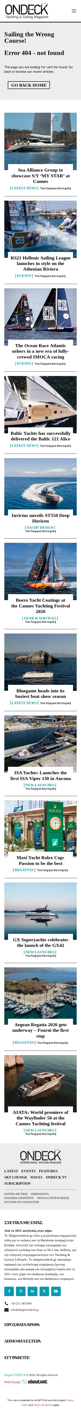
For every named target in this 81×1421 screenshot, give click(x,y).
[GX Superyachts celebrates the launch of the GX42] (40, 911)
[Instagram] (20, 1291)
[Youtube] (56, 1291)
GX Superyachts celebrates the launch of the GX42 (40, 942)
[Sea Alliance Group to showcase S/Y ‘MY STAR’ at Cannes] (40, 141)
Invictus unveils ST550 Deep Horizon (41, 518)
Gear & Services (40, 618)
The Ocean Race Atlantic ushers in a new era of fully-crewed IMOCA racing (40, 351)
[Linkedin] (32, 1291)
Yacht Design (40, 527)
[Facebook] (9, 1291)
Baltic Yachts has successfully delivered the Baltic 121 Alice (41, 436)
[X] (44, 1291)
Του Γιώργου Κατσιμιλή (55, 188)
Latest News (24, 188)
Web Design (12, 1382)
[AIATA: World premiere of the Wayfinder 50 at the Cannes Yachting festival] (40, 1083)
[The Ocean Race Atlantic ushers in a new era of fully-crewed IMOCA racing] (40, 317)
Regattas (24, 870)
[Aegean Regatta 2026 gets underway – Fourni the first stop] (40, 996)
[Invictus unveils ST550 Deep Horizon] (40, 486)
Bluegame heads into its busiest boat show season (40, 693)
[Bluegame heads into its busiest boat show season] (40, 662)
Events (24, 276)
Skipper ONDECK (14, 1375)
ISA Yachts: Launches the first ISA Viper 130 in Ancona (40, 775)
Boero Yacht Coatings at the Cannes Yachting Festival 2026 (40, 605)
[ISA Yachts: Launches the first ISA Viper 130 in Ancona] (40, 744)
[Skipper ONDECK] (27, 11)
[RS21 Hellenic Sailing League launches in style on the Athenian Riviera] (40, 229)
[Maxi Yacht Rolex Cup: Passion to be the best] (40, 829)
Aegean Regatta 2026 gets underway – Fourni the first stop (40, 1030)
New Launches (39, 785)
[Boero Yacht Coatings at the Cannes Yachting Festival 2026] (40, 571)
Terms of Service (43, 1405)
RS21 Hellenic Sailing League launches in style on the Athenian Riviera (41, 263)
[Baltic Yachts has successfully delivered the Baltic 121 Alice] (40, 404)
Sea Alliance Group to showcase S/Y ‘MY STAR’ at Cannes (40, 175)
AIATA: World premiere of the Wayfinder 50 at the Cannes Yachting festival (40, 1118)
